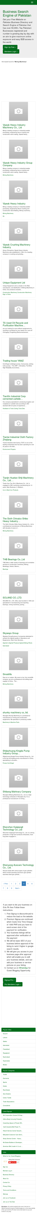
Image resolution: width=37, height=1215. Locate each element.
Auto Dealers (7, 1094)
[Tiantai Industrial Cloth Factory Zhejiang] (18, 423)
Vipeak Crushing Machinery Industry (16, 246)
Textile (5, 1074)
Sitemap (5, 1194)
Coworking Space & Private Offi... (13, 1123)
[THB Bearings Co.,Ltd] (18, 545)
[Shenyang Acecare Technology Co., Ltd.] (18, 851)
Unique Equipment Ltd (14, 282)
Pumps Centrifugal (8, 763)
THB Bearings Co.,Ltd (14, 559)
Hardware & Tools (8, 408)
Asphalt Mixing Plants (25, 643)
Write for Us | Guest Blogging (11, 1156)
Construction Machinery (10, 292)
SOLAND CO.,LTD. (12, 597)
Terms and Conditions (9, 1190)
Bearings (5, 569)
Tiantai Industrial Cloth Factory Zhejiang (18, 438)
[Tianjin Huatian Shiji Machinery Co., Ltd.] (18, 464)
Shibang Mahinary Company (17, 791)
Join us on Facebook (9, 1198)
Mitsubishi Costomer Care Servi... (13, 1135)
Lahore (5, 1037)
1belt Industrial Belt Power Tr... (12, 1127)
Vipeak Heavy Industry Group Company (17, 164)
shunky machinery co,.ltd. (15, 712)
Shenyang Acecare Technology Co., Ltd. (18, 866)
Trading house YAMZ (13, 360)
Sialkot (5, 1041)
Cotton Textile (7, 1098)
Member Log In (7, 1171)
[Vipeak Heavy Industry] (18, 190)
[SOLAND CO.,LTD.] (18, 584)
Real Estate (6, 1090)
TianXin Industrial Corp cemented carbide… (14, 397)
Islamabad (6, 646)
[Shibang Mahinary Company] (18, 778)
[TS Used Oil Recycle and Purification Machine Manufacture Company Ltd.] (18, 309)
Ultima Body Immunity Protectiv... (13, 1119)
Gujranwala (6, 1061)
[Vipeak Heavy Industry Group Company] (18, 149)
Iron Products (14, 490)
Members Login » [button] (11, 51)
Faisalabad (6, 1049)
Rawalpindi (6, 1053)
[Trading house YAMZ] (18, 347)
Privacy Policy (7, 1186)
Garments (6, 1078)
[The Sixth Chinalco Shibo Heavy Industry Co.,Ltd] (18, 505)
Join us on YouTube (9, 1202)
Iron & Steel (6, 490)
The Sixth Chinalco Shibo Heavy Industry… (15, 520)
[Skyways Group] (18, 619)
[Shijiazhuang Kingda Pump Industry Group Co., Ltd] (18, 737)
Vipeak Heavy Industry (14, 203)
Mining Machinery (8, 175)
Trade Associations (8, 1102)
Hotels (5, 1086)
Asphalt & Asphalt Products (11, 643)
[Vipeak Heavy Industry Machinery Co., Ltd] (18, 111)
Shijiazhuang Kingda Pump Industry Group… (16, 752)
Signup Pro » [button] (9, 980)
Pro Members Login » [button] (13, 984)
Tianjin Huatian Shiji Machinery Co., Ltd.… (18, 479)
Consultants (6, 1105)
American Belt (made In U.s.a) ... (13, 1146)
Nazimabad (6, 1057)
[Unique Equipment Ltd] (18, 269)
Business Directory (8, 1175)
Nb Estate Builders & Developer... (13, 1142)
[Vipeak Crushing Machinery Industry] (18, 231)
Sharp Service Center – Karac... (12, 1138)
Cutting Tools (18, 408)
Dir (3, 216)
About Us (5, 1178)
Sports (5, 1082)
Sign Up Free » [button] (10, 47)
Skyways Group (10, 633)
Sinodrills (7, 674)
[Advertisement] (18, 82)
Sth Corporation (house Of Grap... (13, 1115)
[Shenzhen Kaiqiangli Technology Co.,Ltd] (18, 813)
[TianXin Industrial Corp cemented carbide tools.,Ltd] (18, 382)
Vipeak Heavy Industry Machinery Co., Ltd (14, 126)
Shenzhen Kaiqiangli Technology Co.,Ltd (13, 828)
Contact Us (6, 1182)
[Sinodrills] (18, 660)
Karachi (5, 1034)
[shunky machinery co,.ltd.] (18, 698)
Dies (23, 408)
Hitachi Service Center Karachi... (12, 1131)
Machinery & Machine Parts (11, 722)
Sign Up (5, 1167)
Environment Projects (9, 449)
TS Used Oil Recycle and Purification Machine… (15, 324)
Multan (5, 1065)
